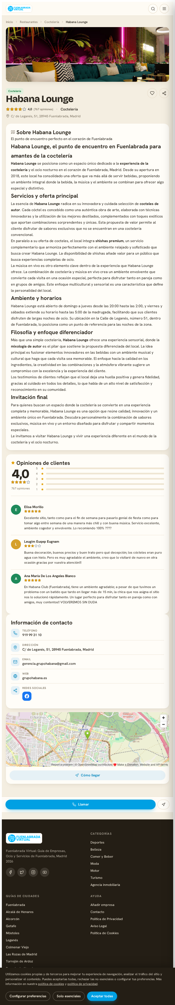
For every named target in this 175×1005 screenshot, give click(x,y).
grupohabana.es (34, 678)
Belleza (95, 849)
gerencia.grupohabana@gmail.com (49, 663)
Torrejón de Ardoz (19, 961)
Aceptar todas (102, 996)
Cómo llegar (90, 775)
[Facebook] (26, 696)
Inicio (9, 22)
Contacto (97, 912)
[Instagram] (33, 872)
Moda (94, 863)
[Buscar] (153, 8)
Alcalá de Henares (19, 912)
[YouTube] (44, 872)
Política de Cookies (104, 933)
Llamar (83, 804)
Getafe (11, 926)
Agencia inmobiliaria (105, 884)
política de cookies (51, 984)
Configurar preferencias (28, 996)
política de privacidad (82, 984)
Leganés (12, 940)
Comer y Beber (101, 856)
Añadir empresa (102, 905)
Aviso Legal (98, 926)
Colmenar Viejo (17, 947)
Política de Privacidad (106, 919)
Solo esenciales (69, 996)
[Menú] (164, 8)
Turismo (96, 877)
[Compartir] (164, 93)
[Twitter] (21, 872)
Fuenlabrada (15, 905)
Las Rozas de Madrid (21, 954)
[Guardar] (152, 93)
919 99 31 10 (31, 635)
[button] (87, 54)
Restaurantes (29, 22)
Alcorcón (12, 919)
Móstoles (12, 933)
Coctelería (51, 22)
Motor (94, 870)
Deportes (97, 842)
